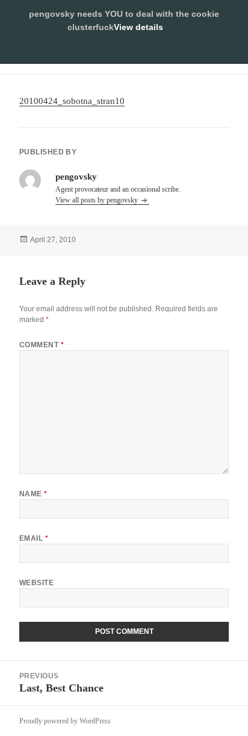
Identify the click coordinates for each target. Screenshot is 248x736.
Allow (124, 51)
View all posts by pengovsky (97, 200)
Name (33, 494)
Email (33, 538)
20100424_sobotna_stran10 (72, 101)
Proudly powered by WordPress (65, 721)
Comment (41, 345)
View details (138, 27)
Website (36, 583)
